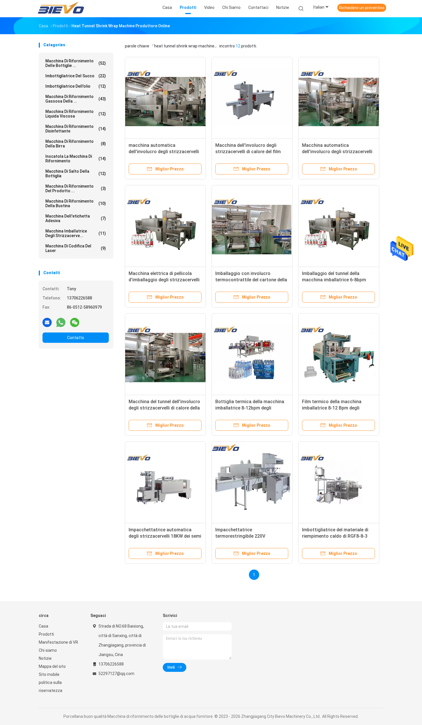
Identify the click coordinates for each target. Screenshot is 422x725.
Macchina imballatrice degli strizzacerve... (75, 233)
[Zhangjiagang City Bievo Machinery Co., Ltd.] (61, 9)
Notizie (45, 658)
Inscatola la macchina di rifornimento (75, 158)
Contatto (75, 337)
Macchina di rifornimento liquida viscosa (75, 113)
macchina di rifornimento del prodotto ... (75, 188)
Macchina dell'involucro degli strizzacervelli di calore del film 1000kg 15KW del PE (248, 152)
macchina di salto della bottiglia (75, 173)
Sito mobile (49, 674)
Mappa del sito (52, 666)
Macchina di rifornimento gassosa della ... (75, 98)
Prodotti (46, 634)
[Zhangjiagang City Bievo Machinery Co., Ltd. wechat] (74, 322)
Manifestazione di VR (58, 642)
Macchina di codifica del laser (75, 248)
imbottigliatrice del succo (75, 76)
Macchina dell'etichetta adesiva (75, 218)
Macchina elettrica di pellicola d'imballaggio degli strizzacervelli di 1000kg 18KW (164, 280)
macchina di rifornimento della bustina (75, 203)
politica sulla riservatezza (50, 686)
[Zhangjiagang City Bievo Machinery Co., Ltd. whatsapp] (60, 322)
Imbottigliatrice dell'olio (75, 86)
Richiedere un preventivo (361, 7)
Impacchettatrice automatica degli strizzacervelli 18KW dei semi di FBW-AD (165, 536)
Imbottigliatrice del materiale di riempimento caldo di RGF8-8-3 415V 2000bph (335, 536)
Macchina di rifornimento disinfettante (75, 128)
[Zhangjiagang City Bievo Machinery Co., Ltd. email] (47, 322)
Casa (43, 626)
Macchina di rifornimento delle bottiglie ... (75, 63)
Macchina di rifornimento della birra (75, 143)
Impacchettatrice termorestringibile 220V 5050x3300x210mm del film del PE (251, 536)
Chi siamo (48, 650)
